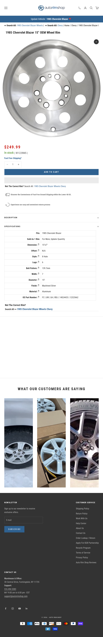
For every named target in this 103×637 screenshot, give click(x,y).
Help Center (81, 523)
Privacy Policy (82, 557)
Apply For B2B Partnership (87, 543)
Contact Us (80, 533)
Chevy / (74, 25)
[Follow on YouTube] (19, 608)
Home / (67, 25)
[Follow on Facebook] (5, 608)
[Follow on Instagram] (12, 608)
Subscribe (14, 529)
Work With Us (81, 518)
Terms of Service (83, 552)
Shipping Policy (82, 508)
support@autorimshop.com (15, 596)
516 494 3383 (10, 589)
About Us (80, 528)
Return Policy (81, 513)
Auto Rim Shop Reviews (86, 562)
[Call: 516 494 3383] (79, 8)
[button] (51, 180)
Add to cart (51, 172)
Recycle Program (83, 548)
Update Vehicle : (49, 19)
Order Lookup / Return (85, 538)
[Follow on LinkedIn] (26, 608)
